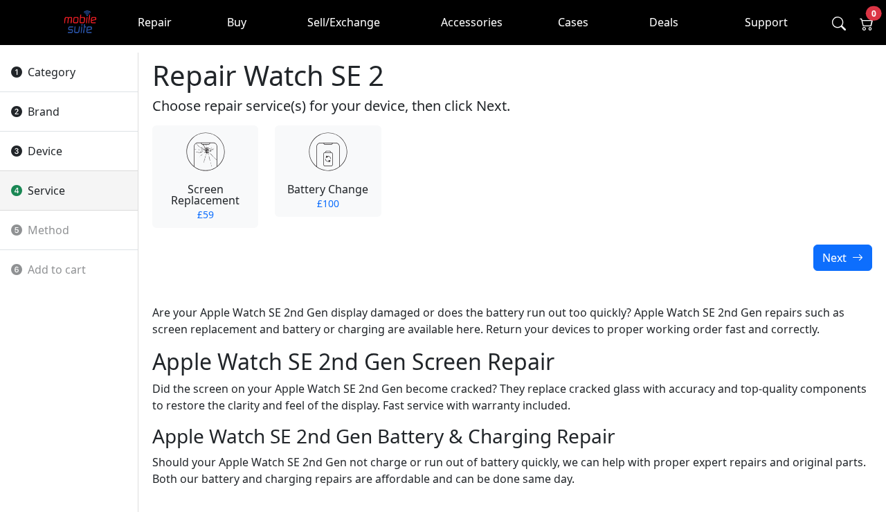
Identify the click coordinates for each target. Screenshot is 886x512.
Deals (663, 22)
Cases (573, 22)
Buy (236, 22)
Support (766, 22)
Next (835, 257)
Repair (155, 22)
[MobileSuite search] (839, 23)
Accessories (472, 22)
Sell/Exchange (343, 22)
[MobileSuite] (80, 22)
